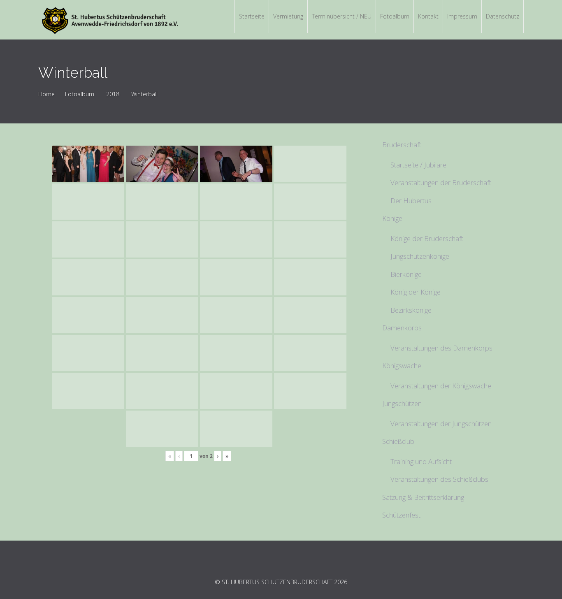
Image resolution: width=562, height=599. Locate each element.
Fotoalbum (79, 94)
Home (46, 94)
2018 (112, 94)
